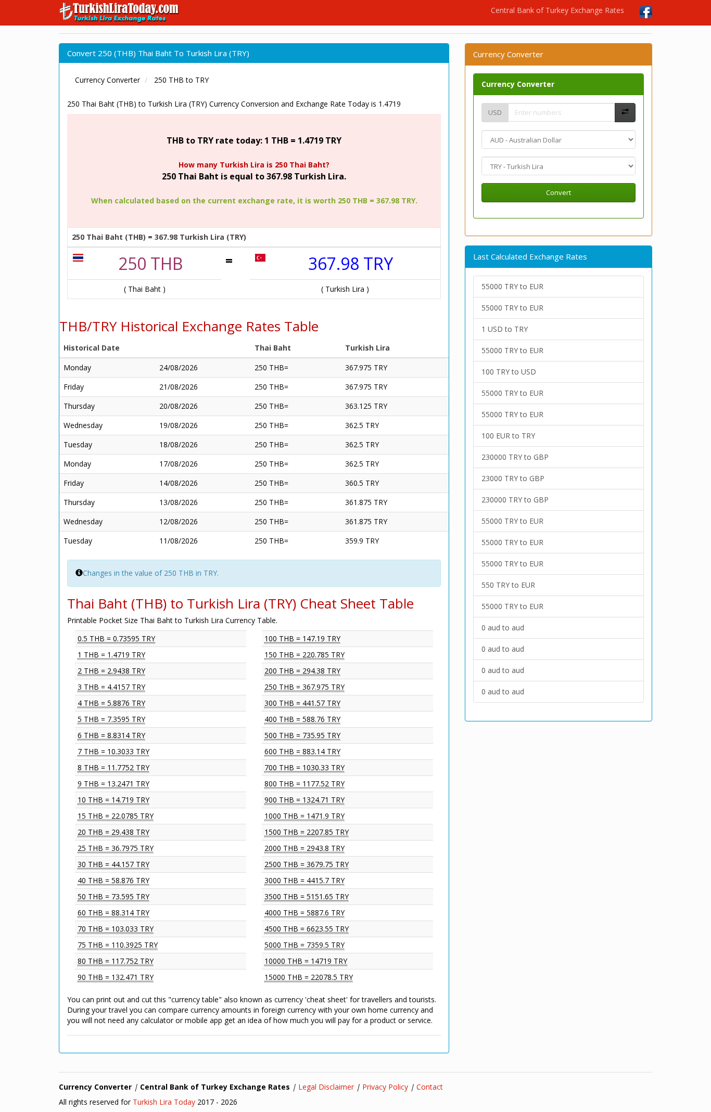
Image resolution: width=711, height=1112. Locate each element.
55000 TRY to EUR (512, 286)
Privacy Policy (385, 1087)
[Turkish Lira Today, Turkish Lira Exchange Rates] (120, 12)
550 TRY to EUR (508, 585)
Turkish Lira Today (164, 1102)
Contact (429, 1087)
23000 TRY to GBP (512, 478)
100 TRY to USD (508, 372)
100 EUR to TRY (508, 436)
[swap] (625, 112)
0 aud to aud (502, 627)
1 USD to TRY (504, 329)
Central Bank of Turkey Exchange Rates (557, 10)
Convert (558, 192)
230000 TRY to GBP (515, 457)
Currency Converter (517, 84)
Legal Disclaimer (326, 1087)
